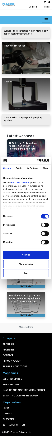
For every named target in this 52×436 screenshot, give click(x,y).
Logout (7, 413)
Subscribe (9, 419)
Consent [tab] (7, 168)
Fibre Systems (11, 384)
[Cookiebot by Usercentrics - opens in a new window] (37, 160)
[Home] (13, 4)
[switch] (45, 225)
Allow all (26, 255)
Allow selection (26, 264)
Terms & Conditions (15, 366)
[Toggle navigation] (46, 20)
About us (8, 344)
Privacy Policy (12, 360)
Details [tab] (19, 168)
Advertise (8, 349)
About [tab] (46, 168)
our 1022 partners (20, 182)
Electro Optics (12, 378)
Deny (26, 273)
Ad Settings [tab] (32, 168)
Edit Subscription (14, 424)
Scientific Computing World (20, 395)
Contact (8, 355)
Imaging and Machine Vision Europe (24, 390)
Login (6, 408)
